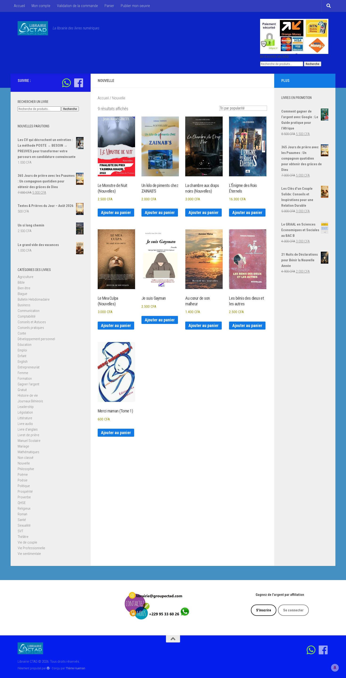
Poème (23, 474)
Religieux (24, 508)
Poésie (23, 480)
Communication (29, 311)
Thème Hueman (75, 668)
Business (24, 305)
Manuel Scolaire (29, 441)
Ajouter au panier (116, 212)
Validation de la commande (77, 6)
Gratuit (22, 390)
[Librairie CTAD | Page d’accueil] (33, 28)
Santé (22, 520)
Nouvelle (24, 463)
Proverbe (24, 497)
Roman (22, 514)
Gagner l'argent (28, 384)
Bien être (24, 288)
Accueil (19, 6)
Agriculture (25, 277)
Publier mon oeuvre (135, 6)
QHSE (22, 503)
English (23, 361)
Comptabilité (27, 316)
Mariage (23, 446)
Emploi (22, 350)
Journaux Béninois (30, 401)
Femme (23, 373)
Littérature (25, 418)
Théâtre (23, 537)
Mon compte (41, 6)
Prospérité (25, 491)
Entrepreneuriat (29, 367)
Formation (25, 378)
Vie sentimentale (29, 554)
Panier (109, 6)
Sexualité (24, 525)
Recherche (312, 64)
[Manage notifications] (335, 667)
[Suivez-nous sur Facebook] (78, 83)
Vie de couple (27, 542)
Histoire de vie (28, 395)
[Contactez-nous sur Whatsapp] (66, 83)
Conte (22, 333)
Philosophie (26, 469)
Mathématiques (28, 452)
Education (25, 345)
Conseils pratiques (31, 328)
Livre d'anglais (28, 429)
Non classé (25, 458)
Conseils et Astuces (32, 322)
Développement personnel (36, 339)
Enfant (22, 356)
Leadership (26, 407)
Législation (25, 412)
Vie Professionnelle (31, 548)
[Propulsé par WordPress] (48, 668)
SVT (20, 531)
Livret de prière (28, 435)
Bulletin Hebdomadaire (34, 299)
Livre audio (25, 424)
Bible (21, 282)
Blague (22, 294)
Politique (24, 486)
